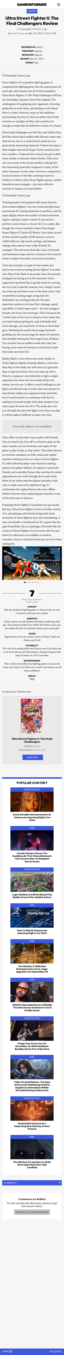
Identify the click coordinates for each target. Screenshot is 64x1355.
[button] (59, 549)
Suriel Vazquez (18, 33)
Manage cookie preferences (32, 1212)
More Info (33, 757)
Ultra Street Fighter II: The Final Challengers (32, 740)
